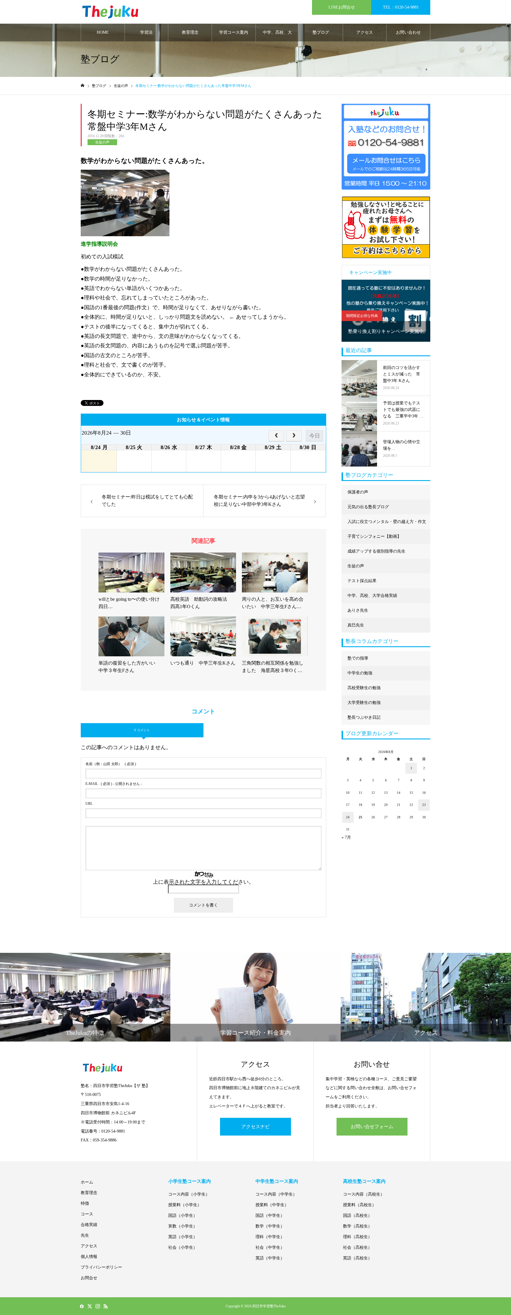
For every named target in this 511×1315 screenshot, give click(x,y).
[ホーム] (82, 86)
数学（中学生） (270, 1226)
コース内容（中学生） (276, 1194)
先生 (85, 1235)
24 (348, 817)
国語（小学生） (182, 1215)
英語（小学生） (182, 1237)
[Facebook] (82, 1306)
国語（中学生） (270, 1215)
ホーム (87, 1182)
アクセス (364, 32)
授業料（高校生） (359, 1205)
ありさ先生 (357, 610)
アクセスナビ (255, 1126)
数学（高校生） (357, 1226)
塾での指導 (357, 658)
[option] (386, 311)
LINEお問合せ (342, 7)
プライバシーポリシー (101, 1267)
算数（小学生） (182, 1226)
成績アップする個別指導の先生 (376, 551)
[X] (90, 1306)
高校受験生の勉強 (364, 688)
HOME (103, 32)
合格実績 (89, 1224)
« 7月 (346, 837)
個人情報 (89, 1256)
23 (424, 805)
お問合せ (89, 1278)
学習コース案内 (233, 32)
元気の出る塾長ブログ (368, 507)
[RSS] (106, 1306)
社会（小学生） (182, 1247)
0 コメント (142, 730)
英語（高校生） (357, 1258)
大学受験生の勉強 (364, 702)
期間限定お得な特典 (362, 316)
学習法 (146, 32)
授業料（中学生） (272, 1205)
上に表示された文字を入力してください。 (203, 882)
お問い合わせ (408, 32)
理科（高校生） (357, 1237)
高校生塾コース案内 (364, 1181)
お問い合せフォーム (372, 1126)
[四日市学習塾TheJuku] (110, 12)
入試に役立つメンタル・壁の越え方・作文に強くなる (386, 524)
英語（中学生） (270, 1258)
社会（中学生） (270, 1247)
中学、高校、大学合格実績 (277, 35)
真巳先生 (355, 625)
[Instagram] (98, 1306)
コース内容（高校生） (363, 1194)
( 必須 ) (110, 764)
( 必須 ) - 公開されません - (113, 784)
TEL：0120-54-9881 (401, 7)
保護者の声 (357, 492)
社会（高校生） (357, 1247)
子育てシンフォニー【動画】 (374, 536)
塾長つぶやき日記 (364, 717)
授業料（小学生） (184, 1205)
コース (87, 1214)
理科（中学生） (270, 1237)
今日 (314, 436)
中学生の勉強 (359, 673)
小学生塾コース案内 (189, 1181)
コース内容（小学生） (189, 1194)
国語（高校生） (357, 1215)
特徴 (85, 1203)
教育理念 (190, 32)
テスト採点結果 (361, 581)
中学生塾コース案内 (277, 1181)
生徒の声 (102, 142)
